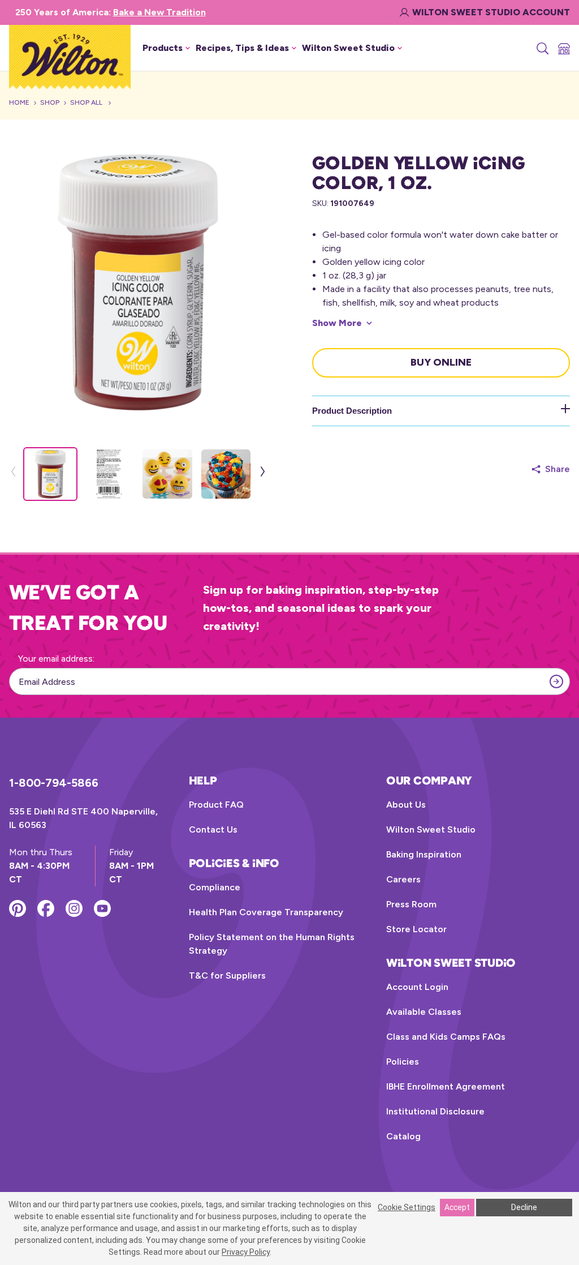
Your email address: (56, 658)
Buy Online (441, 362)
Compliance (214, 887)
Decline (524, 1207)
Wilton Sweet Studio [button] (348, 47)
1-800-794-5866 (53, 783)
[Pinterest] (17, 908)
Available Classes (423, 1011)
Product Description (352, 410)
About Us (406, 804)
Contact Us (213, 829)
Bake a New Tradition (159, 12)
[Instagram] (74, 908)
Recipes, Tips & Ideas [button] (242, 47)
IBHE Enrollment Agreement (445, 1086)
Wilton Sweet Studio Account (491, 12)
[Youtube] (102, 908)
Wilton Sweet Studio (431, 829)
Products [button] (162, 47)
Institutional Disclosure (435, 1111)
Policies (402, 1061)
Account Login (417, 986)
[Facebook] (45, 908)
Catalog (403, 1136)
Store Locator (416, 929)
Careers (403, 879)
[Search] (541, 48)
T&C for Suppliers (227, 975)
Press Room (411, 904)
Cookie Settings (406, 1207)
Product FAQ (216, 804)
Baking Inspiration (423, 854)
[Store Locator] (563, 48)
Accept (457, 1207)
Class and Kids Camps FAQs (445, 1036)
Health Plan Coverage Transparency (266, 912)
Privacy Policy (246, 1252)
